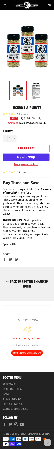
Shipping (13, 123)
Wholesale (9, 384)
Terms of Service (13, 404)
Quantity (8, 131)
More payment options (26, 164)
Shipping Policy (12, 399)
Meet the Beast (12, 389)
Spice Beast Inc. (20, 434)
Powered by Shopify (39, 434)
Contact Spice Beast (15, 409)
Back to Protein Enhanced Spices (28, 284)
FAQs (6, 394)
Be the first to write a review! (27, 352)
